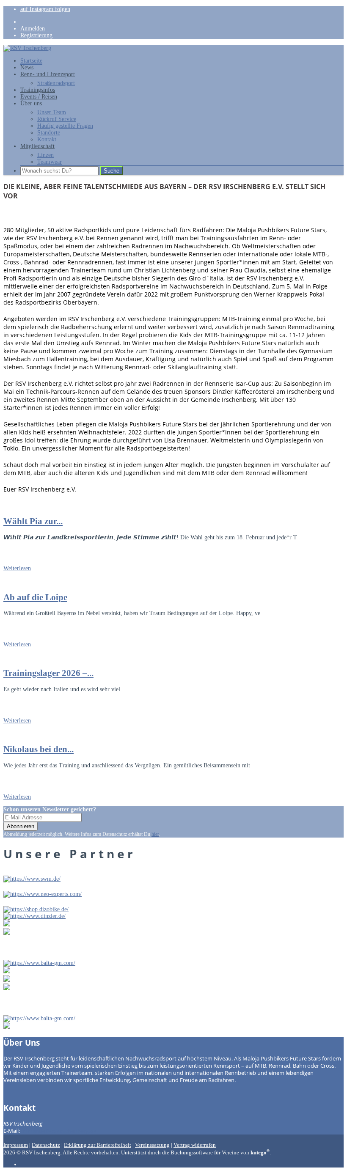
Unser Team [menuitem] (51, 112)
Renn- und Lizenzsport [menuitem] (47, 74)
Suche (111, 171)
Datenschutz (46, 1145)
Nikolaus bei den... (38, 749)
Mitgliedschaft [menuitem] (37, 146)
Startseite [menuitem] (31, 61)
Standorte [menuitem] (48, 132)
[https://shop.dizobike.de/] (36, 909)
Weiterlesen (17, 568)
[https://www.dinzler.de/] (34, 916)
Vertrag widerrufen (195, 1145)
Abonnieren (20, 826)
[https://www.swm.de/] (32, 879)
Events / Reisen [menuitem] (38, 96)
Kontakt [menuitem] (46, 139)
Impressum (15, 1145)
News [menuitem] (26, 67)
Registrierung (36, 35)
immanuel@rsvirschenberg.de (58, 1131)
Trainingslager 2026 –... (48, 673)
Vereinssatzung (152, 1145)
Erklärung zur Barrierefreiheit (97, 1145)
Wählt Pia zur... (33, 521)
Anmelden (32, 28)
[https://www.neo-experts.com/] (42, 894)
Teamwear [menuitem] (49, 162)
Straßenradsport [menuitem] (56, 83)
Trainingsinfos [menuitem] (37, 90)
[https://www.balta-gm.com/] (39, 963)
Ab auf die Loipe (35, 597)
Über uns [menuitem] (31, 103)
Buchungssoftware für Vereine (205, 1153)
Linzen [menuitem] (45, 155)
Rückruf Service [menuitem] (56, 119)
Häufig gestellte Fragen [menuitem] (65, 126)
